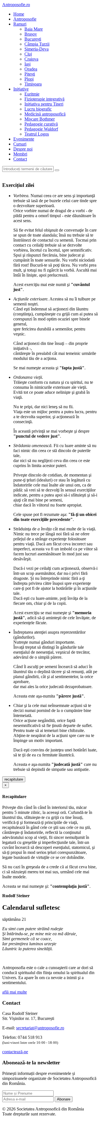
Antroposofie (24, 19)
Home (18, 14)
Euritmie (31, 94)
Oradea (30, 69)
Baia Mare (33, 29)
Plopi (29, 79)
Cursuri (19, 144)
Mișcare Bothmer (39, 119)
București (32, 39)
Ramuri (19, 24)
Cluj (28, 54)
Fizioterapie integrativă (44, 99)
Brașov (30, 34)
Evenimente (23, 139)
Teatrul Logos (36, 134)
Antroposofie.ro (16, 4)
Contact (20, 159)
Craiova (31, 59)
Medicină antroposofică (45, 114)
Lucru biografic (38, 109)
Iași (27, 64)
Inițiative (21, 89)
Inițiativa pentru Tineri (43, 104)
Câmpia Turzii (36, 44)
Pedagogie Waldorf (41, 129)
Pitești (29, 74)
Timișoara (33, 84)
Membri (20, 154)
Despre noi (22, 149)
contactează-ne (15, 1051)
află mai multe (14, 992)
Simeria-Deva (36, 49)
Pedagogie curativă (41, 124)
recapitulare (13, 779)
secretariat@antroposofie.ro (40, 1027)
